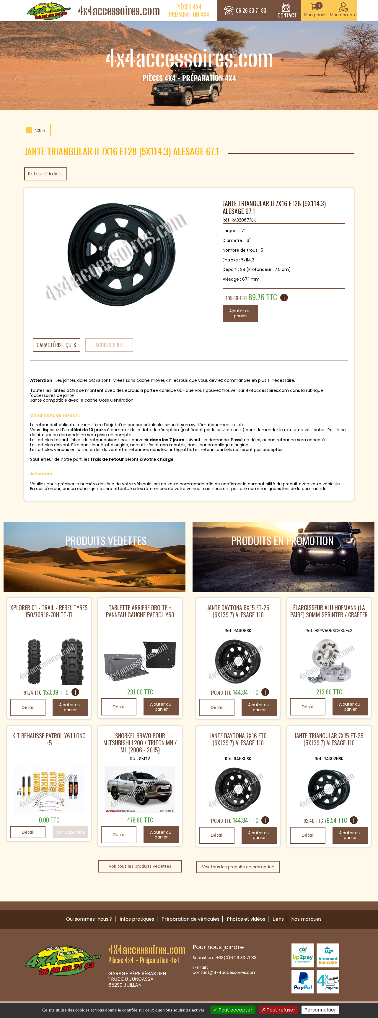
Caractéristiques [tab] (56, 345)
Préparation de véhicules (190, 919)
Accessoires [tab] (109, 345)
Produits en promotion (283, 540)
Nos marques (306, 919)
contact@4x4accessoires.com (225, 972)
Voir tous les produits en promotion (238, 867)
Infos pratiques (137, 919)
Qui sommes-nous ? (89, 919)
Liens (278, 919)
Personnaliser (320, 1009)
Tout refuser (280, 1009)
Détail (28, 707)
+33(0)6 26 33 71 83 (236, 958)
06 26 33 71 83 (251, 10)
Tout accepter (234, 1009)
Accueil (41, 130)
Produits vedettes (106, 540)
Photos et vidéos (246, 919)
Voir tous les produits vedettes (140, 866)
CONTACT (287, 15)
